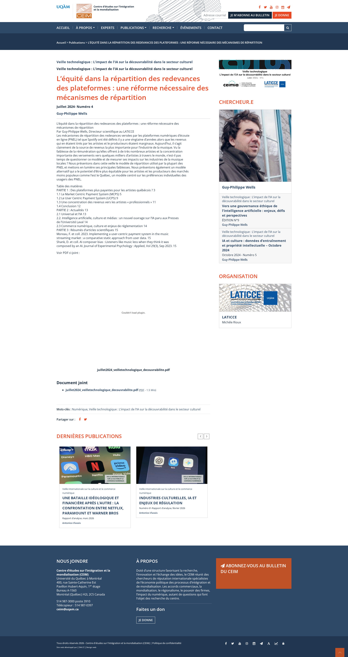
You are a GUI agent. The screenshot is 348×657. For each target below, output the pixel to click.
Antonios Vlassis (71, 523)
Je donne (146, 620)
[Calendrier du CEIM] (282, 7)
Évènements (190, 28)
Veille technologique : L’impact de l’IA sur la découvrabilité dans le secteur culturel (125, 62)
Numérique (80, 409)
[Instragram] (247, 643)
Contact (215, 28)
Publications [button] (132, 28)
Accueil (63, 28)
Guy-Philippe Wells (72, 113)
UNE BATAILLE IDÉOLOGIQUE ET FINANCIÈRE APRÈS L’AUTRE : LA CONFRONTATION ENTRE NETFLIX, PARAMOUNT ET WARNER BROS (93, 505)
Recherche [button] (162, 28)
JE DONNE (282, 15)
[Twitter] (265, 7)
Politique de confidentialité (166, 643)
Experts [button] (107, 28)
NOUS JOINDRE (72, 561)
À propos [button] (84, 28)
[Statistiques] (276, 643)
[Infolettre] (288, 7)
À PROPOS (147, 561)
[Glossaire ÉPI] (268, 643)
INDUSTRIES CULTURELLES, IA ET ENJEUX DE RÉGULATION (168, 500)
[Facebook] (259, 7)
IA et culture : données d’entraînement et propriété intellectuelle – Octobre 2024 (254, 245)
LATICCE (229, 317)
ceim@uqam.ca (68, 609)
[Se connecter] (283, 643)
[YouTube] (271, 7)
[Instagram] (277, 7)
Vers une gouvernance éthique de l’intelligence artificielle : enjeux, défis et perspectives (253, 210)
